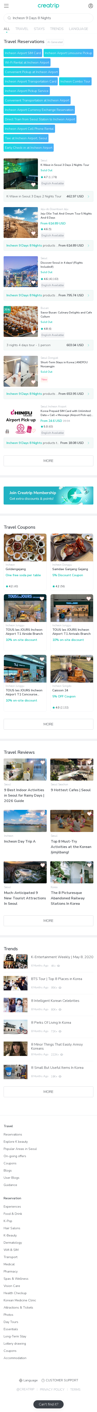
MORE (48, 460)
